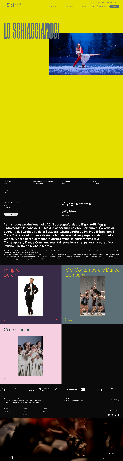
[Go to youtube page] (112, 415)
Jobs (111, 2)
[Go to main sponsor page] (111, 453)
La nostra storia (96, 2)
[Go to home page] (15, 457)
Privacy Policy (106, 458)
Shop (90, 2)
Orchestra (6, 408)
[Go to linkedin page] (118, 415)
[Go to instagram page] (109, 415)
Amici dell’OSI (7, 411)
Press (102, 2)
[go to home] (12, 5)
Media (44, 411)
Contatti (115, 2)
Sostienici (114, 6)
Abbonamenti (102, 6)
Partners (107, 2)
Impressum (112, 458)
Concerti (25, 408)
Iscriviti (115, 399)
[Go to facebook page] (115, 415)
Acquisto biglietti (10, 214)
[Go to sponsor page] (15, 389)
